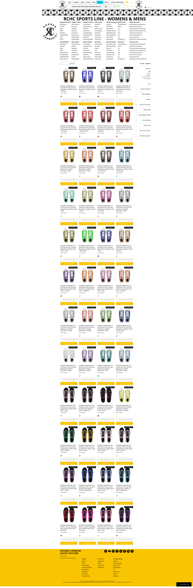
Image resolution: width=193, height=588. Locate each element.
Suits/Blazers (74, 28)
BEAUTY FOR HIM (63, 58)
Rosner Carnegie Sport (134, 37)
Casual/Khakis (74, 52)
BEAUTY (61, 39)
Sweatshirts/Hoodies (87, 26)
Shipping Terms (116, 565)
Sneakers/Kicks (98, 37)
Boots (96, 50)
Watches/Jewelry (109, 58)
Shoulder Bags (109, 26)
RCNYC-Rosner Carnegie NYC (136, 32)
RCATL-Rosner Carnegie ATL (136, 34)
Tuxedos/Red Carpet (75, 44)
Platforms (97, 26)
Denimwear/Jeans (75, 34)
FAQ (114, 569)
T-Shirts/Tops (85, 28)
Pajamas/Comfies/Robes (88, 39)
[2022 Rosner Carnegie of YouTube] (109, 551)
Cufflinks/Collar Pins (110, 54)
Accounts (99, 563)
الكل (149, 71)
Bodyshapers (86, 54)
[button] (119, 6)
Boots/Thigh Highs (98, 28)
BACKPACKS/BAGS (64, 52)
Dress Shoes (97, 46)
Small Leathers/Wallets (111, 34)
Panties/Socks (86, 37)
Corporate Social (85, 569)
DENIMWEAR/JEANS (64, 56)
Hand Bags (108, 24)
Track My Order (101, 565)
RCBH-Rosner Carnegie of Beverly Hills (138, 30)
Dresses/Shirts (74, 32)
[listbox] (119, 6)
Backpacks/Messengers (111, 32)
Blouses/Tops (74, 26)
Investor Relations (85, 565)
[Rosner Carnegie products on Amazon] (105, 551)
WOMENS (148, 75)
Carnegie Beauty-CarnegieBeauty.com (137, 24)
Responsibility (85, 571)
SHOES (61, 28)
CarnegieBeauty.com (122, 24)
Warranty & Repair (117, 567)
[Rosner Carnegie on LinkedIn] (120, 551)
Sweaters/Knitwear (75, 39)
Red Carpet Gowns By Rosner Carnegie (138, 28)
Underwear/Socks (86, 56)
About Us (84, 561)
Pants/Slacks (74, 30)
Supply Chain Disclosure (87, 567)
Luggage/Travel (109, 56)
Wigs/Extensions (121, 39)
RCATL (148, 73)
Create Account (101, 561)
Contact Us (115, 561)
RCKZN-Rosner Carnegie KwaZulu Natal (138, 39)
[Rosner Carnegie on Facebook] (124, 551)
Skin (119, 30)
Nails (119, 32)
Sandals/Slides (98, 34)
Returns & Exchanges (117, 563)
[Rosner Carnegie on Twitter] (128, 551)
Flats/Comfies (97, 32)
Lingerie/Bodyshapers (87, 34)
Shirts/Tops (73, 46)
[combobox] (67, 63)
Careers (83, 563)
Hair (119, 28)
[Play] (145, 7)
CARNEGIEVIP (101, 567)
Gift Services (115, 575)
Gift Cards (115, 573)
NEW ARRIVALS (63, 24)
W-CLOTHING (147, 78)
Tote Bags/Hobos (109, 28)
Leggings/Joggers (86, 24)
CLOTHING (62, 26)
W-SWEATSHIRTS (146, 77)
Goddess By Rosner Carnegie (136, 26)
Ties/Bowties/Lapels (110, 52)
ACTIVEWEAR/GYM (64, 34)
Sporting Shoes (98, 39)
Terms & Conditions (86, 575)
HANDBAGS (62, 32)
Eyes (119, 34)
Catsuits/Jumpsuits (75, 37)
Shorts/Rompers (86, 30)
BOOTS (61, 30)
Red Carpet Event (98, 30)
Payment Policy (116, 571)
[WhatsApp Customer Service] (117, 551)
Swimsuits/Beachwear (87, 32)
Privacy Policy (85, 573)
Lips (119, 37)
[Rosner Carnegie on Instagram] (113, 551)
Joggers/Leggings (86, 44)
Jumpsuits (73, 56)
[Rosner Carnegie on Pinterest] (132, 551)
